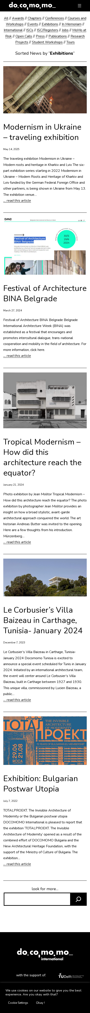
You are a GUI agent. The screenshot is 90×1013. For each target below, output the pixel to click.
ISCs (29, 30)
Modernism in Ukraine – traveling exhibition (42, 132)
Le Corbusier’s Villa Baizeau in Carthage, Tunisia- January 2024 (43, 620)
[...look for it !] (78, 899)
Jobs (65, 30)
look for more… (45, 888)
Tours (70, 42)
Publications (57, 36)
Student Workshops (47, 42)
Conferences (54, 18)
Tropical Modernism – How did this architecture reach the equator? (42, 457)
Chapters (35, 18)
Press (40, 36)
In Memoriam (71, 24)
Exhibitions (50, 24)
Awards (18, 18)
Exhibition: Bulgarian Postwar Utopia (40, 784)
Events (32, 24)
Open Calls (24, 36)
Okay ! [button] (40, 1003)
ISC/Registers (47, 30)
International (13, 30)
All (6, 18)
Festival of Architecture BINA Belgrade (45, 293)
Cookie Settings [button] (18, 1003)
